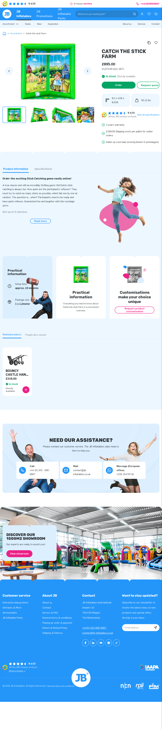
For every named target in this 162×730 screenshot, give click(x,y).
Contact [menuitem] (155, 24)
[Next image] (88, 71)
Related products (12, 334)
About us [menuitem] (127, 24)
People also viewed (35, 334)
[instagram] (108, 642)
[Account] (142, 13)
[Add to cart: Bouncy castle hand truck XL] (25, 389)
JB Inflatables (23, 14)
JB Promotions (44, 14)
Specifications (43, 168)
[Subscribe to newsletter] (155, 627)
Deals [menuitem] (28, 24)
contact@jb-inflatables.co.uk (97, 632)
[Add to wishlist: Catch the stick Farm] (156, 42)
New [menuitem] (39, 24)
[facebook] (85, 642)
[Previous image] (9, 71)
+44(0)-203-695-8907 (94, 627)
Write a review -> (17, 671)
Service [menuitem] (141, 24)
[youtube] (101, 642)
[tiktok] (116, 642)
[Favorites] (149, 13)
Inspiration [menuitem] (53, 24)
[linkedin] (93, 642)
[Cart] (156, 13)
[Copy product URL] (149, 42)
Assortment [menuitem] (8, 24)
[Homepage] (7, 13)
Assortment (16, 33)
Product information (15, 168)
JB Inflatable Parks (64, 14)
